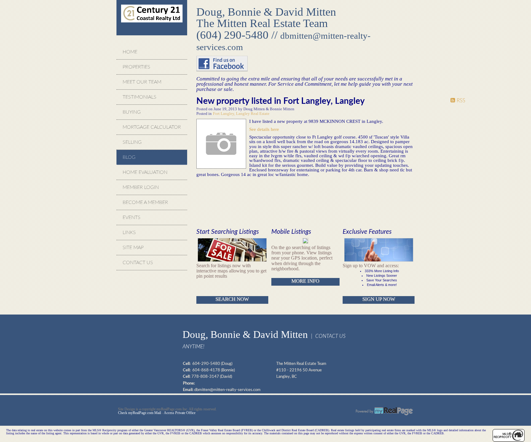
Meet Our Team (142, 82)
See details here (264, 129)
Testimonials (139, 97)
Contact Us (138, 262)
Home (130, 51)
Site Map (133, 247)
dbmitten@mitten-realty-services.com (227, 390)
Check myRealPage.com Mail (139, 413)
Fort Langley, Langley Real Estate (241, 113)
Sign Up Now (378, 299)
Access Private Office (179, 413)
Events (131, 217)
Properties (136, 67)
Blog (129, 157)
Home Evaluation (145, 172)
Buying (132, 112)
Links (129, 232)
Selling (132, 142)
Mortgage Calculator (152, 127)
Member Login (141, 187)
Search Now (232, 299)
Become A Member (145, 202)
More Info (305, 281)
